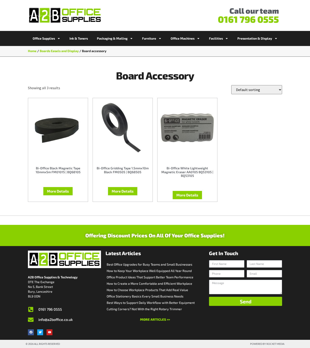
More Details (58, 191)
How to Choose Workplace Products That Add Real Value (147, 290)
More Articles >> (155, 319)
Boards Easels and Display (59, 51)
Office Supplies (44, 38)
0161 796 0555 (248, 19)
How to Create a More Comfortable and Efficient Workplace (149, 283)
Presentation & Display (254, 38)
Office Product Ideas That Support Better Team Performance (150, 277)
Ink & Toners (78, 38)
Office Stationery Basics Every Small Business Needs (145, 296)
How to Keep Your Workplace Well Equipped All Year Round (149, 271)
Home (32, 51)
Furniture (149, 38)
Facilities (216, 38)
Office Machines (182, 38)
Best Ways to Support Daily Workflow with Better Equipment (151, 303)
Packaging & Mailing (112, 38)
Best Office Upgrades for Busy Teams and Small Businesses (149, 264)
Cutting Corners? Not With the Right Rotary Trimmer (144, 309)
